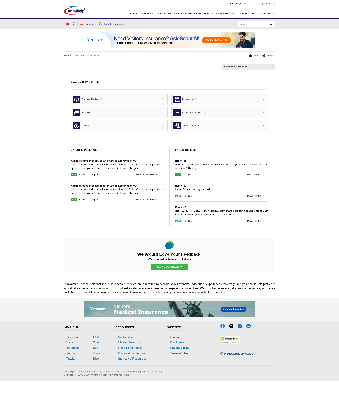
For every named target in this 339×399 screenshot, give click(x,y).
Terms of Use (179, 353)
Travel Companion (192, 125)
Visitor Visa (125, 337)
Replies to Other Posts (194, 112)
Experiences (193, 13)
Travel (243, 13)
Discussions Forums (131, 353)
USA (233, 13)
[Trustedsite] (230, 343)
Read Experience (146, 174)
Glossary (176, 337)
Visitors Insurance (130, 342)
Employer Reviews (92, 99)
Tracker (222, 13)
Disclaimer (177, 342)
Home (133, 13)
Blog (271, 13)
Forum (208, 13)
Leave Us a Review (169, 266)
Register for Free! (267, 3)
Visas (161, 13)
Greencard (147, 13)
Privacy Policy (179, 348)
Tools (261, 13)
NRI (252, 13)
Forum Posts (88, 112)
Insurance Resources (132, 358)
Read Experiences (130, 348)
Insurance (175, 13)
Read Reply (254, 174)
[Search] (271, 24)
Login (252, 3)
